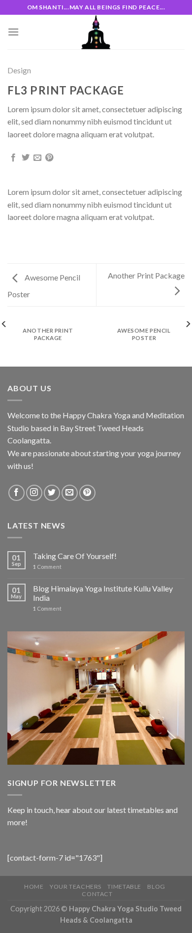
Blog (156, 886)
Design (19, 70)
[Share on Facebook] (13, 158)
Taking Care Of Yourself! (75, 555)
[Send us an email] (70, 493)
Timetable (124, 886)
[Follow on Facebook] (16, 493)
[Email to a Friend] (37, 158)
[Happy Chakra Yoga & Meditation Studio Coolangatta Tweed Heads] (96, 32)
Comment (47, 566)
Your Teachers (75, 886)
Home (33, 886)
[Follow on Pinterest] (87, 493)
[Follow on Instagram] (34, 493)
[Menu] (13, 32)
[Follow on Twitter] (52, 493)
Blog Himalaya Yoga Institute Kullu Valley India (103, 593)
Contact (97, 894)
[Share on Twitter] (26, 158)
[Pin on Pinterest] (49, 158)
